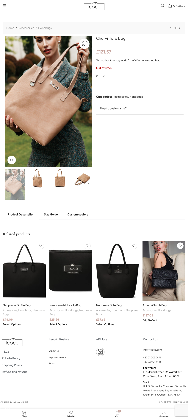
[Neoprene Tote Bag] (117, 271)
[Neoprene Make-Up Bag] (70, 271)
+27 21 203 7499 (152, 357)
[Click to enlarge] (11, 160)
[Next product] (179, 28)
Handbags (45, 28)
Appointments (57, 357)
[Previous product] (170, 28)
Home (10, 28)
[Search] (162, 5)
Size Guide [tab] (51, 214)
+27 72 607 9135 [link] (152, 361)
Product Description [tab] (21, 214)
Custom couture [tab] (78, 214)
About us (54, 350)
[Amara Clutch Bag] (164, 271)
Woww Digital (20, 401)
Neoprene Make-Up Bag (65, 305)
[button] (8, 101)
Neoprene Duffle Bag (17, 305)
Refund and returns (14, 372)
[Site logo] (94, 5)
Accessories (26, 28)
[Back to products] (175, 28)
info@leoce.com (152, 349)
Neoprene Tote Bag (109, 305)
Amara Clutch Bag (155, 305)
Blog (51, 363)
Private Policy (11, 358)
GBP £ (8, 415)
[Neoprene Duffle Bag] (24, 271)
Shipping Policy (12, 365)
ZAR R (8, 408)
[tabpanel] (94, 223)
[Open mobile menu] (4, 5)
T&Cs (5, 351)
